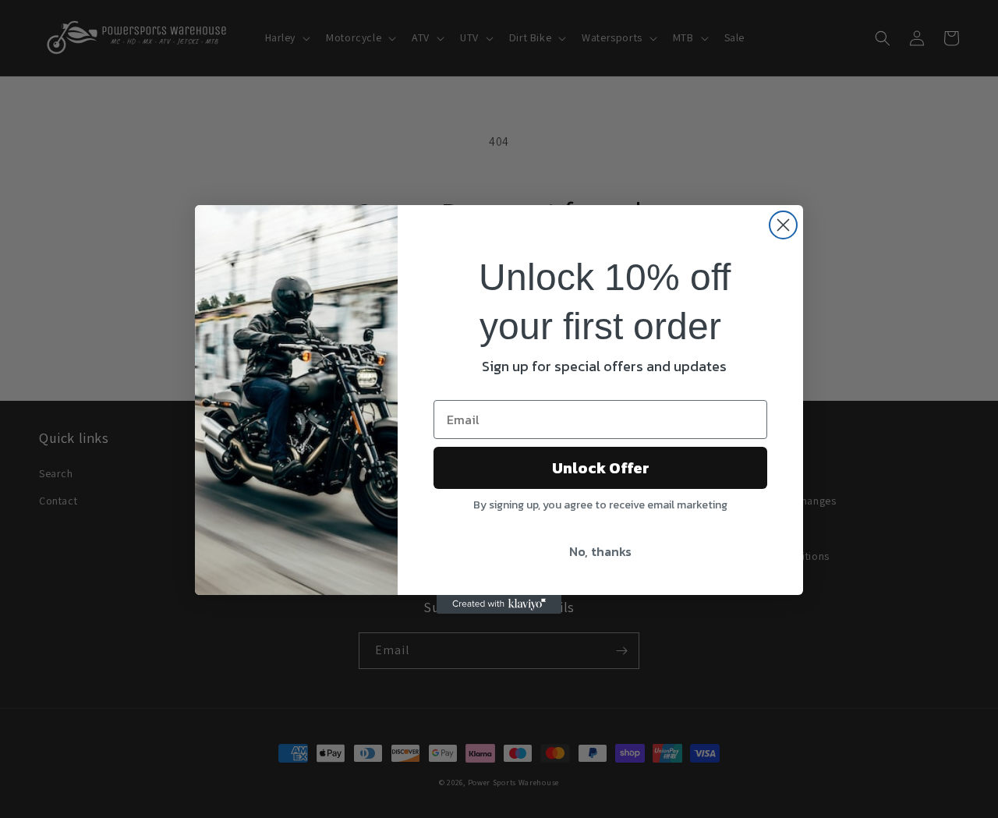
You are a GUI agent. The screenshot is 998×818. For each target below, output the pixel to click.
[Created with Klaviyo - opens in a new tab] (499, 604)
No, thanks (600, 551)
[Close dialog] (783, 225)
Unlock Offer (600, 468)
